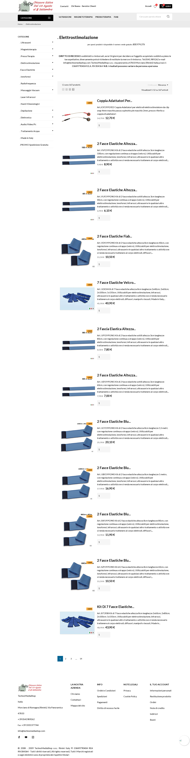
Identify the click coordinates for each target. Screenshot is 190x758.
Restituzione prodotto (160, 696)
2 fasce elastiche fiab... (114, 236)
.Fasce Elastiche (27, 69)
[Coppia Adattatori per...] (77, 117)
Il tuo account (159, 684)
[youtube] (26, 737)
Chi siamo (75, 694)
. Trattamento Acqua (30, 131)
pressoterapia (103, 17)
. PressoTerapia (27, 56)
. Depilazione (26, 110)
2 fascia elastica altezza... (116, 329)
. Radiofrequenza (28, 83)
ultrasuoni (65, 17)
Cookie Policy (130, 696)
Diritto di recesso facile (108, 708)
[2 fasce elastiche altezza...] (77, 160)
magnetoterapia (83, 17)
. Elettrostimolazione (30, 63)
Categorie (26, 18)
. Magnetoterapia (28, 49)
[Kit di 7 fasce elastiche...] (77, 623)
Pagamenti (102, 702)
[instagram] (33, 737)
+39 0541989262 (26, 719)
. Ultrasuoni (25, 42)
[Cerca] (168, 16)
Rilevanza (162, 85)
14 (81, 658)
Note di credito (157, 708)
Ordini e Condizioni (106, 690)
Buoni (153, 719)
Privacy (127, 690)
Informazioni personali (160, 690)
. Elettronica (25, 117)
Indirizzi (154, 714)
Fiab (116, 17)
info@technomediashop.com (31, 730)
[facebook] (19, 737)
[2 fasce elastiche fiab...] (77, 252)
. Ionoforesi (25, 76)
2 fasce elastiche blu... (114, 421)
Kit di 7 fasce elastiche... (115, 607)
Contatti (64, 6)
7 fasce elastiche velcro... (116, 282)
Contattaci (76, 699)
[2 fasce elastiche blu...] (77, 437)
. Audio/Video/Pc (28, 124)
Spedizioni (102, 696)
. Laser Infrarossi (27, 97)
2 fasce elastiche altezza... (117, 144)
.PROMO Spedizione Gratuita (34, 144)
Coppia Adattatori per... (114, 101)
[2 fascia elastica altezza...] (77, 345)
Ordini (153, 702)
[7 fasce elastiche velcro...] (77, 298)
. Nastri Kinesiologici (30, 103)
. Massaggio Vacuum (30, 90)
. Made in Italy (26, 138)
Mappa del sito (78, 705)
